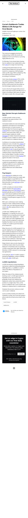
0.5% (6, 65)
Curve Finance (7, 302)
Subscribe (21, 354)
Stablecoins (6, 305)
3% (7, 207)
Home (3, 21)
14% (12, 254)
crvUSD (15, 302)
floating (21, 156)
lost (11, 149)
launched (16, 182)
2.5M (9, 258)
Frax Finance (17, 190)
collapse (21, 144)
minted (15, 79)
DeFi (12, 21)
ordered (4, 130)
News (8, 21)
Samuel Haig (6, 35)
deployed (8, 175)
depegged (5, 136)
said (3, 194)
